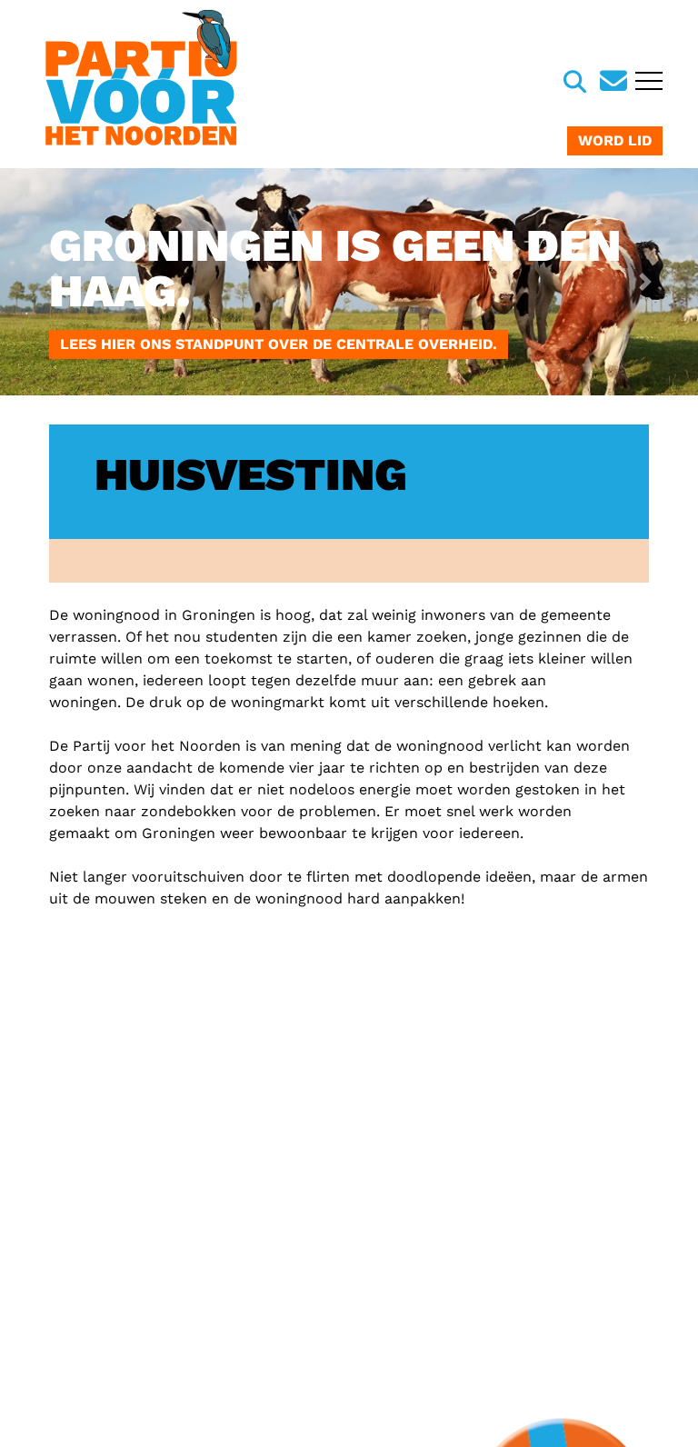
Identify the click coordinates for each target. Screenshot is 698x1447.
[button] (52, 281)
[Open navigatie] (647, 82)
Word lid (615, 140)
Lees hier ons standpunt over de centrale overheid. (278, 344)
